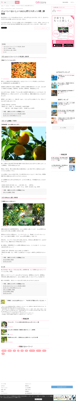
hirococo (11, 334)
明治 (60, 120)
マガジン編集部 (63, 105)
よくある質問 (28, 387)
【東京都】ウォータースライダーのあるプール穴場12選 (66, 76)
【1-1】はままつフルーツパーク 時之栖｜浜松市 (14, 113)
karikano (11, 326)
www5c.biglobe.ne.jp (5, 226)
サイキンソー (55, 168)
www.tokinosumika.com (6, 78)
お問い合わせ (28, 389)
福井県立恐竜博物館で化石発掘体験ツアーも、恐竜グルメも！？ (66, 91)
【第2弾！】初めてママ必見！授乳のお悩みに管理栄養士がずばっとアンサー (66, 119)
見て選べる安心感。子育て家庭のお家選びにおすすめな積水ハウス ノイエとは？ (66, 111)
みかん (44, 350)
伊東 (3, 353)
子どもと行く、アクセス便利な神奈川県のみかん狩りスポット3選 (23, 322)
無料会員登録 (65, 2)
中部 (22, 350)
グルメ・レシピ (4, 387)
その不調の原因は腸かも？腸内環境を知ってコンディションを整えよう (59, 166)
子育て (2, 391)
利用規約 (27, 391)
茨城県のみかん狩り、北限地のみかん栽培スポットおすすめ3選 (23, 337)
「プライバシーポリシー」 (8, 397)
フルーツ (38, 350)
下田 (14, 350)
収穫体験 (4, 350)
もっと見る (63, 127)
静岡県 (9, 350)
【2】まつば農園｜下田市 (8, 48)
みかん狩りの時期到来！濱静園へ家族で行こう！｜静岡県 (21, 329)
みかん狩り (32, 350)
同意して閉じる (38, 399)
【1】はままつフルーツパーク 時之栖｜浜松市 (13, 46)
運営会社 (27, 385)
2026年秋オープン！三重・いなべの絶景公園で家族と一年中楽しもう (66, 103)
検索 (17, 2)
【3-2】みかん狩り (7, 261)
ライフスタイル (4, 393)
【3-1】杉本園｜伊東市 (8, 259)
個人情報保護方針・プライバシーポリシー (33, 393)
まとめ (4, 52)
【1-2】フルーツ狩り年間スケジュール (12, 115)
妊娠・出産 (3, 389)
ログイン (72, 2)
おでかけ (3, 385)
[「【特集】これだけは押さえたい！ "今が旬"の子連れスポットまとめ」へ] (23, 303)
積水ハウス (62, 113)
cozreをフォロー (62, 387)
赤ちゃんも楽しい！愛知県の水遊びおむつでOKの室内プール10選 (66, 84)
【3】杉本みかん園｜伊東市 (9, 50)
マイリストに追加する (41, 28)
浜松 (26, 350)
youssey (61, 78)
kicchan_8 (62, 93)
